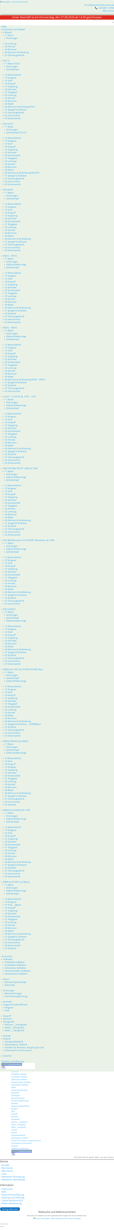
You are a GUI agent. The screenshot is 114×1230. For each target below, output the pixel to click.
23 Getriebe (10, 89)
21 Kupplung (11, 86)
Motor (6, 979)
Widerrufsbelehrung (12, 1203)
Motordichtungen (13, 993)
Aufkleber (8, 959)
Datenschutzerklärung (13, 1194)
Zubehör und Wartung (13, 1061)
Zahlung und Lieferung (13, 1197)
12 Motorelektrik (13, 74)
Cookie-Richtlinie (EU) (12, 1200)
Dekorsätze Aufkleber (15, 967)
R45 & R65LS (9, 609)
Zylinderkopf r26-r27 (16, 132)
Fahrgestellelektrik (14, 1041)
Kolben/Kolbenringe (16, 264)
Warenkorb (7, 1167)
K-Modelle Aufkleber (15, 962)
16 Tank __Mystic (13, 904)
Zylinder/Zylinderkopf (15, 982)
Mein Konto (108, 10)
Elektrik (7, 1038)
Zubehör (7, 1055)
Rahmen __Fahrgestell (16, 1024)
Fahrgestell (8, 1021)
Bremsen (7, 1018)
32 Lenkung (10, 43)
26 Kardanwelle (12, 155)
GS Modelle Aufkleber (15, 964)
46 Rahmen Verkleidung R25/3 (20, 106)
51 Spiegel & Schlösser (16, 109)
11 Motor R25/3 (12, 63)
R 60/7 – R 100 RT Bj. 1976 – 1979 (19, 396)
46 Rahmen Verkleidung (17, 52)
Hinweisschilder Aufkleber (18, 970)
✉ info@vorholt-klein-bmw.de (99, 4)
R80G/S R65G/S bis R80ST (15, 741)
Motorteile (10, 984)
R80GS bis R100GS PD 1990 (16, 810)
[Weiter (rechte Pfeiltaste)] (3, 1226)
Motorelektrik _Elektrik (16, 1044)
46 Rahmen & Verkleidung (18, 238)
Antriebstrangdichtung (16, 996)
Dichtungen (12, 38)
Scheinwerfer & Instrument (18, 1050)
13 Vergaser (10, 77)
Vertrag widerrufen (10, 1209)
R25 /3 (6, 60)
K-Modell (7, 32)
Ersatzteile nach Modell (13, 29)
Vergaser (9, 1007)
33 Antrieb (10, 46)
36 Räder (9, 103)
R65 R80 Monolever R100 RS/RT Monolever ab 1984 (28, 540)
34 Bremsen (11, 49)
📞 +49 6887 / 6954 (104, 7)
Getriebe (7, 1001)
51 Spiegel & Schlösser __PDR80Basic (23, 724)
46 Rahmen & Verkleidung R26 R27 (22, 172)
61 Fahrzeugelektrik (14, 55)
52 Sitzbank (10, 313)
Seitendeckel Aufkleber (16, 973)
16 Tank (8, 80)
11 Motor (9, 35)
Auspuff (7, 1015)
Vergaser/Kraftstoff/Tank (15, 1004)
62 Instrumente (12, 115)
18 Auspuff (10, 83)
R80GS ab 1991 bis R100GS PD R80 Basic (23, 669)
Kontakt (5, 1165)
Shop (4, 26)
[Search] (3, 1067)
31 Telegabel (11, 92)
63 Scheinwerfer (13, 118)
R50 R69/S (8, 189)
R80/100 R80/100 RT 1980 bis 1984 (20, 468)
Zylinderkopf (12, 69)
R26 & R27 (8, 123)
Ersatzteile (7, 956)
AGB (4, 1191)
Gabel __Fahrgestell (14, 1027)
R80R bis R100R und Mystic (16, 881)
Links (4, 1173)
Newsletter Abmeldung (13, 1179)
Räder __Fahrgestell (14, 1030)
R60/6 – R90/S (10, 327)
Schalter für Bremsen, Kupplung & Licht (24, 1047)
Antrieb (7, 1035)
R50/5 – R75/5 (10, 255)
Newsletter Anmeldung (13, 1176)
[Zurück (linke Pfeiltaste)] (1, 1226)
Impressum (7, 1188)
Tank (7, 1010)
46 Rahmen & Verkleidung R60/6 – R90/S (25, 379)
